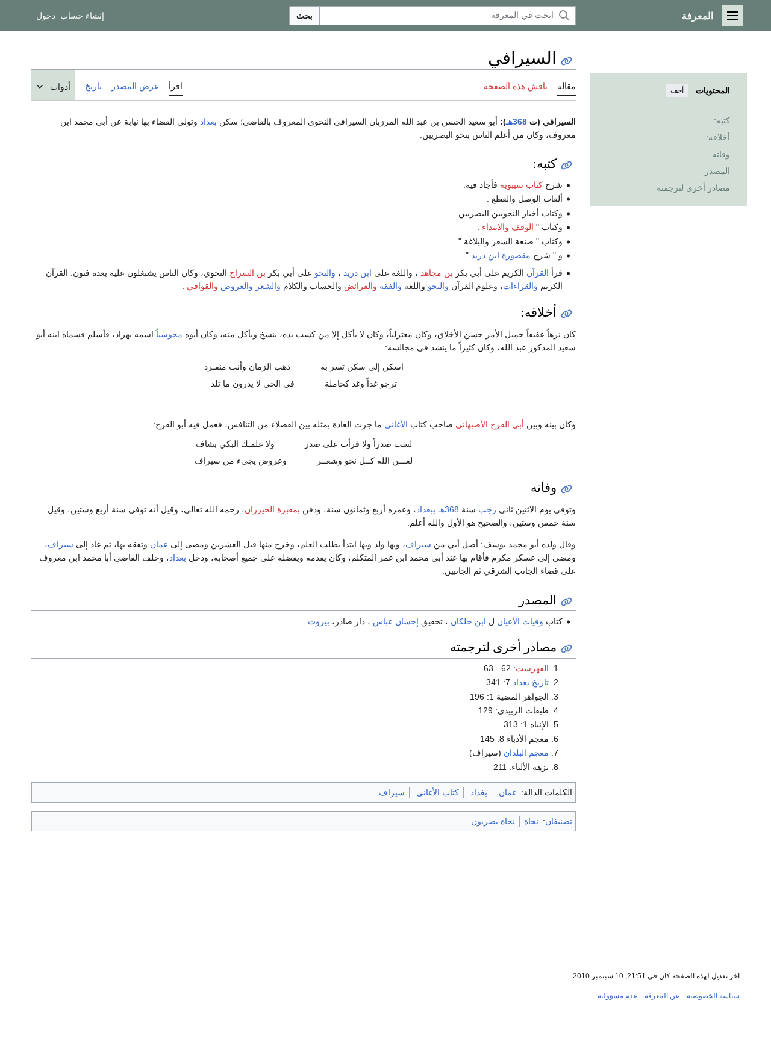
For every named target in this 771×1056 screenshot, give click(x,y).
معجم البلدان (526, 752)
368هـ (516, 121)
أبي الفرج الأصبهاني (489, 424)
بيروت (318, 621)
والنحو (325, 273)
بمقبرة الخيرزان (272, 509)
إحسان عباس (396, 621)
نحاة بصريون (493, 821)
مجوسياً (169, 334)
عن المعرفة (662, 996)
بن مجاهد (436, 273)
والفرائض (360, 286)
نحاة (531, 821)
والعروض (236, 286)
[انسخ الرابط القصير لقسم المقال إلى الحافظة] (566, 165)
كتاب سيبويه (521, 185)
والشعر (268, 286)
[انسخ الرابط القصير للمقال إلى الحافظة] (566, 61)
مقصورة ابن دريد (501, 255)
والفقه (390, 286)
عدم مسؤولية (617, 996)
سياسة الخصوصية (713, 996)
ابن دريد (357, 273)
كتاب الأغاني (437, 792)
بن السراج (247, 273)
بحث (304, 15)
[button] (732, 15)
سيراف (418, 544)
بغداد (208, 121)
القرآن (537, 273)
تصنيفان (558, 821)
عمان (159, 544)
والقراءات (520, 286)
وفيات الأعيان (520, 621)
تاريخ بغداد (531, 682)
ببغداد (425, 509)
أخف (677, 90)
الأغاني (396, 424)
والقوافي (202, 286)
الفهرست (532, 668)
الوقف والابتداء (508, 227)
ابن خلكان (468, 621)
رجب (487, 509)
